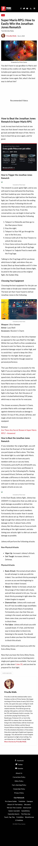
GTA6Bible (19, 820)
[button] (34, 8)
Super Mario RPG (7, 673)
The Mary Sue (25, 814)
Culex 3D (19, 664)
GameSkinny (25, 811)
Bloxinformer (29, 817)
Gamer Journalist (14, 811)
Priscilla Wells (11, 36)
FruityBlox (19, 817)
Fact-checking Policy (19, 785)
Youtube (20, 768)
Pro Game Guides (11, 801)
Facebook (20, 760)
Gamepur (30, 801)
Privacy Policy (19, 793)
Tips (3, 15)
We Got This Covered (14, 808)
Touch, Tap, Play (9, 817)
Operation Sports (13, 814)
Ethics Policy (19, 781)
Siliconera (27, 804)
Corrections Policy (19, 777)
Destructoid (27, 808)
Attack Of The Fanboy (15, 804)
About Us (19, 773)
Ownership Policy (19, 789)
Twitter (20, 764)
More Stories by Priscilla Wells (15, 741)
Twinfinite (21, 801)
